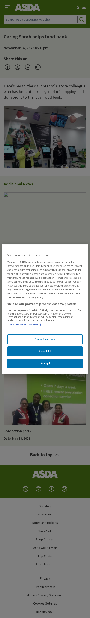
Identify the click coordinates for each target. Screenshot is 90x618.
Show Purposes (45, 339)
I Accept (45, 363)
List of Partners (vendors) (24, 324)
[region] (45, 309)
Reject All (45, 351)
